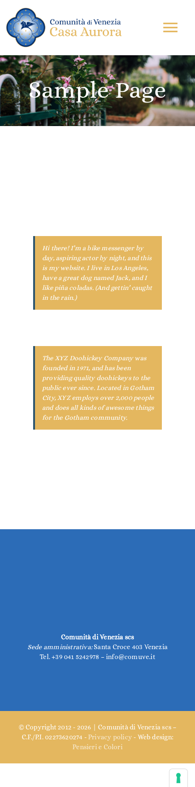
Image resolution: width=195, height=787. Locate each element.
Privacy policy (110, 737)
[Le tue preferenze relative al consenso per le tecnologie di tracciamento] (178, 778)
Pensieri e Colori (97, 747)
